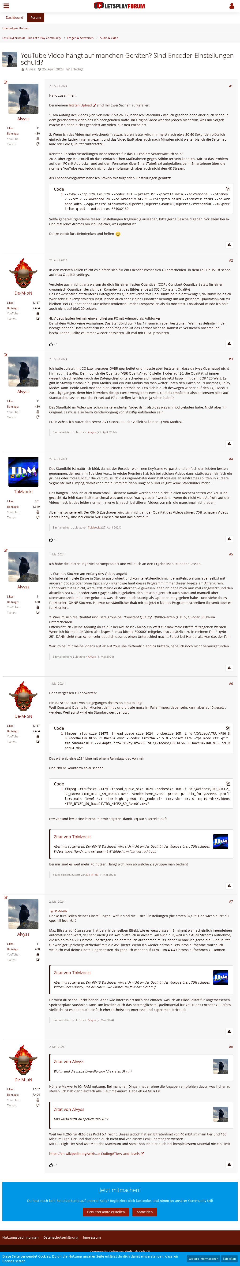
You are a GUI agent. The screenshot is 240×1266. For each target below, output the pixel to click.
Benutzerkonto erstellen (106, 1212)
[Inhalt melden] (229, 244)
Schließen (229, 1259)
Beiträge (12, 133)
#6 (231, 683)
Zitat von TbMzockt (72, 836)
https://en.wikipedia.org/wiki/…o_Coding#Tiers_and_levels (94, 1153)
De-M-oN (92, 875)
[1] (57, 194)
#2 (231, 260)
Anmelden (145, 1212)
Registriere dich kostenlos (131, 1200)
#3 (231, 359)
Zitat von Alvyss (69, 1061)
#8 (231, 1047)
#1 (231, 86)
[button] (6, 6)
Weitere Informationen (203, 1259)
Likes (10, 128)
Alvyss (30, 69)
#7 (231, 901)
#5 (231, 554)
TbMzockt (94, 527)
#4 (231, 459)
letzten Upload (80, 105)
